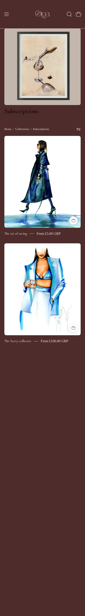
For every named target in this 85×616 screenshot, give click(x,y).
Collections (22, 129)
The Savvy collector (17, 341)
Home (7, 129)
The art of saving (15, 233)
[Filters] (78, 129)
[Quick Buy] (73, 220)
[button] (69, 14)
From (49, 233)
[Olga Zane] (42, 14)
